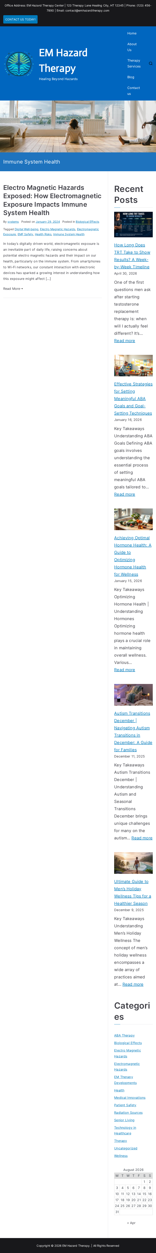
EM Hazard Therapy (76, 1245)
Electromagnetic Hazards (127, 1067)
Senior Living (124, 1120)
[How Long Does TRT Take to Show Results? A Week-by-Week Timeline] (133, 225)
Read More (11, 289)
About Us (132, 47)
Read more (124, 341)
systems (13, 221)
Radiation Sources (128, 1113)
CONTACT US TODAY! (20, 19)
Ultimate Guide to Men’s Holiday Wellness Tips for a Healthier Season (132, 892)
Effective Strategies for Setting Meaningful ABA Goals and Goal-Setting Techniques (133, 399)
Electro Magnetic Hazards (57, 229)
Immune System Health (68, 234)
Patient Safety (125, 1105)
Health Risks (43, 234)
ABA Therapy (124, 1035)
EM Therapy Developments (125, 1080)
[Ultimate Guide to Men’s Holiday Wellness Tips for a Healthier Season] (133, 863)
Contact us (133, 91)
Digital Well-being (26, 229)
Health (119, 1090)
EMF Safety (25, 234)
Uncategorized (125, 1148)
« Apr (131, 1223)
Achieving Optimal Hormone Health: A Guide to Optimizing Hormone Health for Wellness (133, 556)
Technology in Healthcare (125, 1130)
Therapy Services (134, 63)
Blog (130, 77)
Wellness (121, 1156)
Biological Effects (87, 221)
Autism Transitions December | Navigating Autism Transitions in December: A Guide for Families (133, 731)
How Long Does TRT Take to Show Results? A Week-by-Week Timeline (132, 256)
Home (132, 33)
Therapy (120, 1141)
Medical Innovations (129, 1098)
